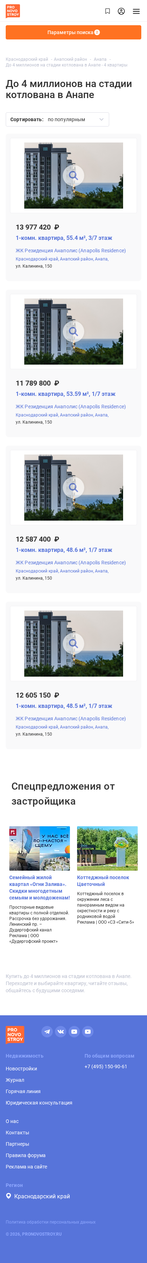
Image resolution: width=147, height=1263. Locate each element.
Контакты (17, 1132)
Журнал (15, 1080)
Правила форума (26, 1155)
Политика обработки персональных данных (51, 1222)
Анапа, (101, 259)
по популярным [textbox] (66, 119)
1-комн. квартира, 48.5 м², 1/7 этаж (64, 706)
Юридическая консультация (39, 1103)
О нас (12, 1121)
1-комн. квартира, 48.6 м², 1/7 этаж (64, 550)
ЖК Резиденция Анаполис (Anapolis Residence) (71, 250)
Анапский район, (77, 259)
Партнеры (17, 1144)
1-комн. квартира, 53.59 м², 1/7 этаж (66, 394)
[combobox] (73, 119)
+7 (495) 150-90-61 (106, 1066)
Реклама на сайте (26, 1167)
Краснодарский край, (37, 259)
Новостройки (21, 1068)
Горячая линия (23, 1091)
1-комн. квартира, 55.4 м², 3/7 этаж (64, 238)
